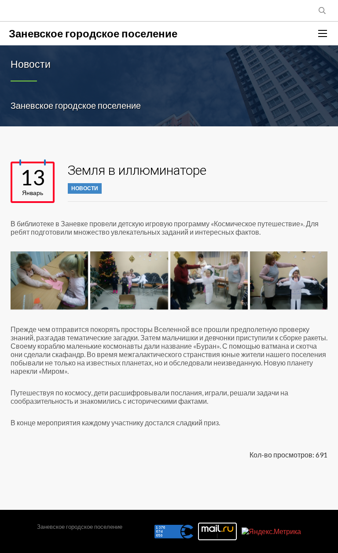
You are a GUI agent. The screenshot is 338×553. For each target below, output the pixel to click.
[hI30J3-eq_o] (209, 280)
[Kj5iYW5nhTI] (288, 280)
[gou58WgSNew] (129, 280)
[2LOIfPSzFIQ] (49, 280)
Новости (84, 188)
